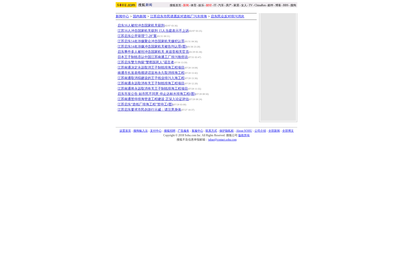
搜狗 (293, 5)
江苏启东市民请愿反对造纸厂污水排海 (178, 16)
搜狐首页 (175, 5)
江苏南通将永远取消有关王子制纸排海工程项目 (153, 88)
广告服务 (183, 130)
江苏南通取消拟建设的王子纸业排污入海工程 (151, 78)
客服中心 (197, 130)
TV (251, 5)
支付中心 (156, 130)
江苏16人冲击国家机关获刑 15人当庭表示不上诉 (153, 31)
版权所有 (244, 135)
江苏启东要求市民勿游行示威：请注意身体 (149, 109)
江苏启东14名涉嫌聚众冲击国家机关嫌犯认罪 (151, 41)
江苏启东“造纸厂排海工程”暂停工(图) (145, 104)
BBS (285, 5)
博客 (278, 5)
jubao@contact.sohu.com (222, 139)
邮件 (270, 5)
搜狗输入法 (140, 130)
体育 (193, 5)
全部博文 (288, 130)
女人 (244, 5)
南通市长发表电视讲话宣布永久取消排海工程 (151, 73)
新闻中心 (122, 16)
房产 (229, 5)
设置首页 (125, 130)
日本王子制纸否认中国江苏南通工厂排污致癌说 (153, 57)
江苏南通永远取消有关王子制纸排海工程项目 (151, 83)
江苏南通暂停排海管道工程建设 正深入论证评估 (153, 99)
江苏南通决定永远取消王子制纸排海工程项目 (151, 67)
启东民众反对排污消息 (227, 16)
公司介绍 (260, 130)
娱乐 (201, 5)
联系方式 (211, 130)
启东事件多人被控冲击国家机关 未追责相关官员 (153, 52)
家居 (236, 5)
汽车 (221, 5)
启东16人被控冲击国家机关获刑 (141, 25)
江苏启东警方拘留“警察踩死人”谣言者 (146, 62)
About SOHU (244, 130)
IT (215, 5)
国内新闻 (139, 16)
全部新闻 (274, 130)
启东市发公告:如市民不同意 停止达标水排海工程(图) (157, 94)
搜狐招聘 (169, 130)
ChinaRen (260, 5)
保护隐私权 (226, 130)
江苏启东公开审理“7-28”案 (137, 36)
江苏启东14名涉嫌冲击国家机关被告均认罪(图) (152, 46)
